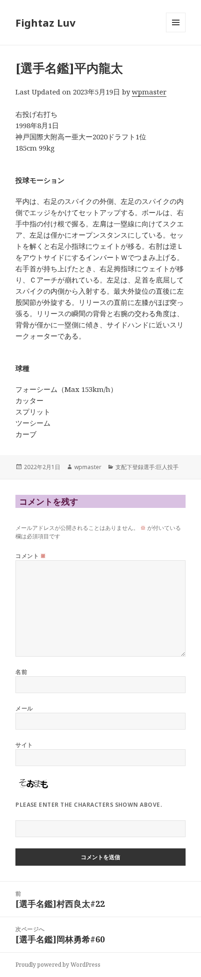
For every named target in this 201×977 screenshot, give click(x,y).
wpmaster (149, 91)
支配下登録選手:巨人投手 (147, 467)
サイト (24, 745)
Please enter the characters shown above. (88, 805)
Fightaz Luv (45, 22)
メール (24, 708)
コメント (30, 556)
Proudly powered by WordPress (57, 965)
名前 (21, 672)
